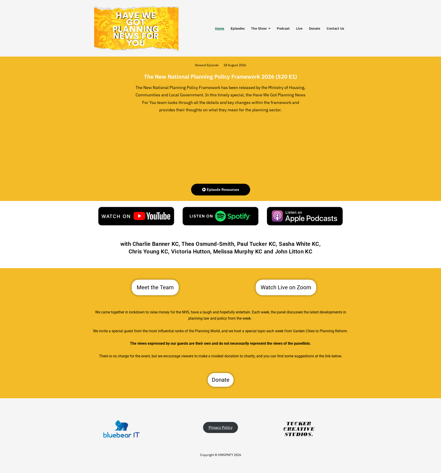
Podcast (283, 28)
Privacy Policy (220, 427)
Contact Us (335, 28)
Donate (314, 28)
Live (299, 28)
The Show (259, 28)
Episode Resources (222, 189)
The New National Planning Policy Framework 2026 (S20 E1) (220, 76)
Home (219, 28)
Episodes (238, 28)
